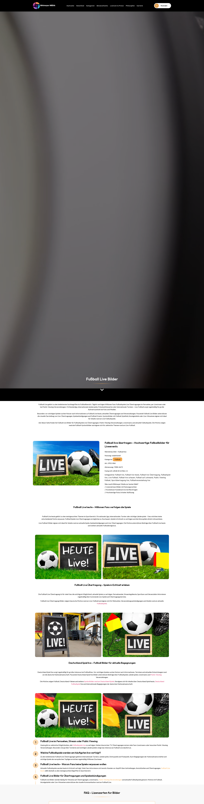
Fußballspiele (102, 603)
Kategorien (90, 6)
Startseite (70, 6)
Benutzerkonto (102, 6)
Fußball (117, 459)
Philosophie (130, 6)
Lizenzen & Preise (117, 6)
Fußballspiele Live (79, 745)
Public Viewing (156, 675)
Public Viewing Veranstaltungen (110, 780)
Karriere (140, 6)
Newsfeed (80, 6)
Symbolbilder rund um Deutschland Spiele (99, 681)
